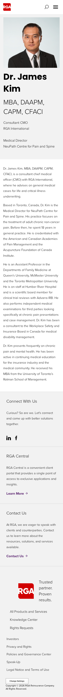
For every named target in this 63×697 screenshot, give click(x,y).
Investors (13, 639)
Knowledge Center (23, 619)
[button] (47, 7)
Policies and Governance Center (29, 654)
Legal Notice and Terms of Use (28, 670)
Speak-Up (13, 662)
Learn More (15, 493)
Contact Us (15, 556)
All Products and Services (28, 611)
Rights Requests (21, 628)
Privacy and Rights (19, 647)
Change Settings (17, 681)
